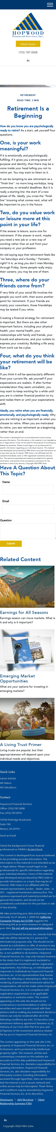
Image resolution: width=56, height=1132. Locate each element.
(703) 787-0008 (28, 52)
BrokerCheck (35, 849)
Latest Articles (8, 778)
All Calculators (8, 787)
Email (5, 501)
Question (6, 520)
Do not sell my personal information (32, 928)
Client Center (28, 44)
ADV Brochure (25, 1100)
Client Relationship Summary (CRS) (22, 1101)
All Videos (5, 783)
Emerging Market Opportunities (17, 678)
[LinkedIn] (28, 60)
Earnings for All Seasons (24, 612)
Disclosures (6, 1100)
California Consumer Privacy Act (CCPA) (25, 919)
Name (6, 482)
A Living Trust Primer (21, 745)
